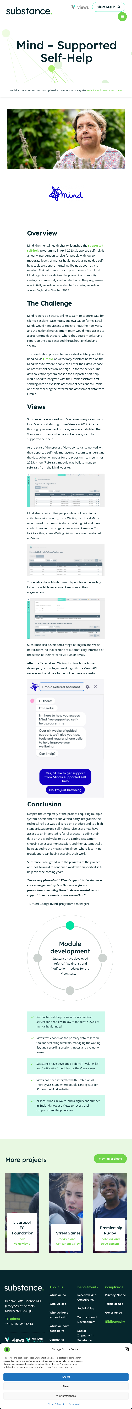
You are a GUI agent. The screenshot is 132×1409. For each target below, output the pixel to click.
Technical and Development (101, 90)
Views (119, 90)
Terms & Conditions (57, 1404)
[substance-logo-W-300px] (24, 1285)
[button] (127, 1349)
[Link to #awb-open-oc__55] (122, 16)
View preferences (66, 1395)
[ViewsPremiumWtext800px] (35, 1338)
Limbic (48, 359)
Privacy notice (75, 1404)
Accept (66, 1376)
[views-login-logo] (14, 1339)
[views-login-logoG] (80, 6)
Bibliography (115, 1322)
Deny (66, 1386)
